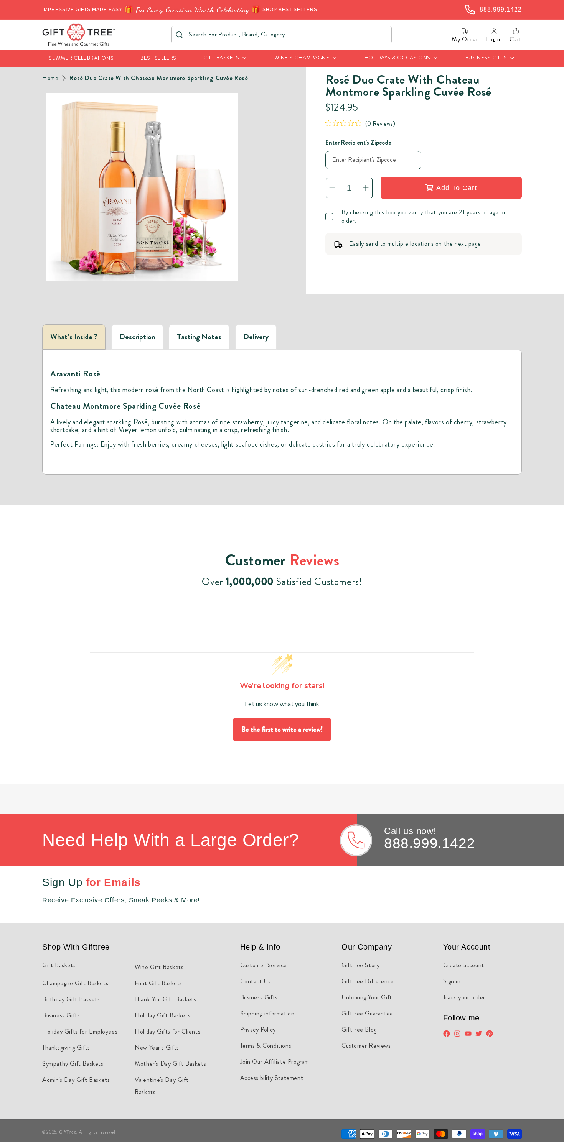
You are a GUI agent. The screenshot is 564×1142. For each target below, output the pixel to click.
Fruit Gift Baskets (158, 983)
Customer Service (263, 965)
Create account (463, 965)
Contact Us (255, 981)
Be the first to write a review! (282, 729)
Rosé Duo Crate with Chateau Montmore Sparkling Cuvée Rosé (158, 78)
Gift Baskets (59, 965)
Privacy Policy (258, 1029)
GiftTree (68, 1132)
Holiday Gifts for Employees (79, 1031)
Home (50, 78)
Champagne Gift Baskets (75, 983)
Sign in (452, 981)
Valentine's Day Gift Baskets (161, 1085)
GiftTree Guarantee (367, 1013)
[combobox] (281, 34)
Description (137, 336)
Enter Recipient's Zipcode (358, 142)
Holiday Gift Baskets (162, 1015)
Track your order (464, 997)
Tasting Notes (199, 336)
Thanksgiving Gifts (66, 1047)
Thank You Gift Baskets (165, 999)
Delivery (256, 336)
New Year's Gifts (157, 1047)
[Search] (179, 34)
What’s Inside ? (73, 336)
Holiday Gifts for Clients (167, 1031)
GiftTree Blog (359, 1029)
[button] (225, 58)
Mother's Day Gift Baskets (170, 1063)
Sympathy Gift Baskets (73, 1063)
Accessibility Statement (271, 1077)
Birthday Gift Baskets (71, 999)
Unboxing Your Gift (366, 997)
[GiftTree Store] (79, 35)
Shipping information (267, 1013)
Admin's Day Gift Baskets (76, 1079)
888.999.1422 (429, 843)
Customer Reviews (366, 1045)
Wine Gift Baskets (159, 967)
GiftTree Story (360, 965)
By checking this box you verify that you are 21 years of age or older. (423, 216)
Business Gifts (61, 1015)
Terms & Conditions (266, 1045)
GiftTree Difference (367, 981)
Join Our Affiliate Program (275, 1061)
